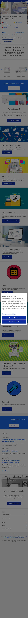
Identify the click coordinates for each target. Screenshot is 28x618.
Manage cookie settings (9, 314)
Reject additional (14, 321)
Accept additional (14, 317)
